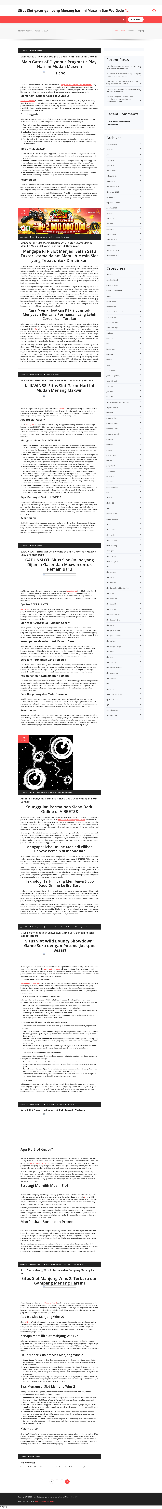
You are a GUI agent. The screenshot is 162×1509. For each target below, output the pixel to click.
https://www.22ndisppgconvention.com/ (76, 85)
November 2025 (112, 192)
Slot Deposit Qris (113, 620)
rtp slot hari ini (42, 237)
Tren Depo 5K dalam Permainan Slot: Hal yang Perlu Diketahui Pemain (122, 82)
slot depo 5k (111, 604)
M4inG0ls (24, 51)
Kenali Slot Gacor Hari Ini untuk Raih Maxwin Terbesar (53, 1110)
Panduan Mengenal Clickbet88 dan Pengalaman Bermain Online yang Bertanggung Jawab (119, 99)
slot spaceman (51, 1104)
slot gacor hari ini (113, 630)
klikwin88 (56, 374)
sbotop (109, 508)
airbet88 (109, 275)
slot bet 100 (111, 572)
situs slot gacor (112, 561)
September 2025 (113, 202)
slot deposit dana (113, 614)
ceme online (111, 306)
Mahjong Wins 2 (50, 1303)
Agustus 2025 (111, 208)
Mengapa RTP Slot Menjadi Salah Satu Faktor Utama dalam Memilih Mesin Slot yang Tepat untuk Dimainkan (56, 244)
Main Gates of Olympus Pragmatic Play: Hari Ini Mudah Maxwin (58, 56)
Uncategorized (37, 51)
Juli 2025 (109, 213)
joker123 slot (111, 381)
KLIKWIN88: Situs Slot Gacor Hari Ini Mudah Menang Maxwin (56, 380)
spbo (108, 705)
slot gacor (30, 424)
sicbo (33, 793)
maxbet (109, 450)
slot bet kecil (111, 583)
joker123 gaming (113, 375)
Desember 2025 (112, 186)
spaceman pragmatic (114, 694)
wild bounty (69, 927)
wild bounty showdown (82, 927)
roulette (109, 482)
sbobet (109, 498)
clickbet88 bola (112, 322)
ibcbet (108, 344)
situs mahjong (111, 545)
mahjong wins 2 (68, 1264)
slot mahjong (78, 1264)
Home (115, 31)
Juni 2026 (110, 155)
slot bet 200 (111, 577)
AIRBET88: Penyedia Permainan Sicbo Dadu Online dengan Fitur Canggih (58, 800)
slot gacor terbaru (113, 636)
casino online (111, 301)
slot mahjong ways (113, 646)
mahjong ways (112, 423)
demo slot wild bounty (52, 969)
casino (108, 296)
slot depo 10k (111, 598)
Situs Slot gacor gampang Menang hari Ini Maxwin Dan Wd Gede (71, 11)
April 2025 (110, 229)
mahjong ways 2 (112, 428)
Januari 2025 (111, 245)
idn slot (109, 359)
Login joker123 (112, 407)
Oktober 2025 (111, 197)
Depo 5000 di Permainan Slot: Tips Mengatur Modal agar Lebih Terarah (123, 75)
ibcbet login (110, 349)
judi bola (109, 391)
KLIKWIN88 (62, 408)
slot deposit (111, 609)
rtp (33, 237)
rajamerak (110, 476)
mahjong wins (57, 1264)
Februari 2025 (111, 240)
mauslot (109, 444)
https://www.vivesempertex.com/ (71, 820)
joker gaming (111, 370)
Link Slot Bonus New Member (117, 402)
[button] (123, 19)
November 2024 (112, 256)
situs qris (110, 551)
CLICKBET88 (111, 317)
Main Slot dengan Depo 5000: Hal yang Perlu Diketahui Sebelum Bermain (123, 67)
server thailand (112, 519)
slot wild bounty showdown (55, 927)
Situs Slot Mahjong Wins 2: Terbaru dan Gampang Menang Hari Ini (58, 1271)
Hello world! (27, 1462)
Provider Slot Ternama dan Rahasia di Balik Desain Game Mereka (123, 90)
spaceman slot (70, 1104)
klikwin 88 (49, 374)
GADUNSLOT (25, 609)
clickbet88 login (112, 328)
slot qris (109, 657)
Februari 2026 (111, 176)
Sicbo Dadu (110, 529)
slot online (110, 652)
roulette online (112, 487)
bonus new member (114, 290)
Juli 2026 (109, 149)
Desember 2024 (112, 250)
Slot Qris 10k (111, 662)
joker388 (110, 386)
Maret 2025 (111, 234)
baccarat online (112, 285)
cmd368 (109, 333)
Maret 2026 (111, 171)
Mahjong (27, 1322)
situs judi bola (111, 540)
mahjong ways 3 (112, 434)
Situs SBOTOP (112, 556)
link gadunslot (71, 591)
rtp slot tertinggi (63, 237)
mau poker (110, 439)
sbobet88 (110, 503)
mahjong (49, 1264)
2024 (123, 31)
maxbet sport (111, 455)
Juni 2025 (110, 218)
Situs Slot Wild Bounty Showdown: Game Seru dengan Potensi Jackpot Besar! (57, 934)
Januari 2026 (111, 181)
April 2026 (110, 165)
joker (108, 365)
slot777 (109, 683)
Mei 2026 (110, 160)
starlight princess (113, 710)
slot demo (110, 593)
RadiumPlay (110, 471)
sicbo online (43, 793)
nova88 (109, 460)
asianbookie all (112, 280)
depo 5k (109, 338)
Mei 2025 (110, 224)
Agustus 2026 (111, 144)
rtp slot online (53, 237)
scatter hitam (111, 513)
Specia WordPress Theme (44, 1501)
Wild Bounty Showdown (29, 983)
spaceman (60, 1104)
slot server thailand (114, 667)
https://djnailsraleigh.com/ (40, 1163)
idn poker (110, 354)
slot (85, 1197)
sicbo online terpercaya (56, 793)
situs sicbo (69, 793)
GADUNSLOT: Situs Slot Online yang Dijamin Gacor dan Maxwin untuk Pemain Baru (58, 553)
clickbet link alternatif (114, 312)
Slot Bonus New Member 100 (117, 588)
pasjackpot (110, 466)
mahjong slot (111, 418)
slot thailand (111, 678)
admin (23, 1457)
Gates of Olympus (27, 101)
